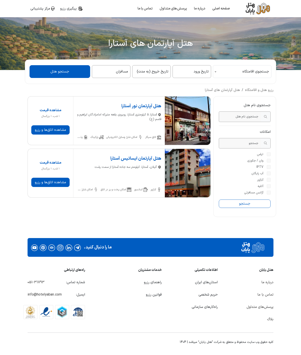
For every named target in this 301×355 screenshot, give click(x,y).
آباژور (260, 180)
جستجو (244, 203)
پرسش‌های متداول (173, 8)
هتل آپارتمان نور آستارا (141, 106)
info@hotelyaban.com (45, 294)
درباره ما (199, 8)
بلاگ (270, 319)
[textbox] (242, 71)
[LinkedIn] (69, 247)
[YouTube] (34, 247)
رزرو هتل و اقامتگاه (259, 90)
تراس (260, 154)
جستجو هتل (59, 71)
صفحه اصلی (221, 8)
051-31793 (36, 282)
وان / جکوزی (255, 160)
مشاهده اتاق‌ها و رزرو (50, 130)
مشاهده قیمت (50, 110)
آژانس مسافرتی (253, 192)
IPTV (259, 167)
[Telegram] (78, 247)
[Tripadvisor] (52, 247)
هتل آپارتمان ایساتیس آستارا (135, 158)
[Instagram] (60, 247)
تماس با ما (144, 8)
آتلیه (260, 186)
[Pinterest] (43, 247)
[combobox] (242, 71)
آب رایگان (257, 173)
